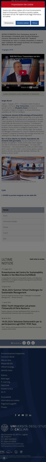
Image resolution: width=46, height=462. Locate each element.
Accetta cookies (23, 23)
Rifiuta (35, 23)
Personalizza (8, 23)
